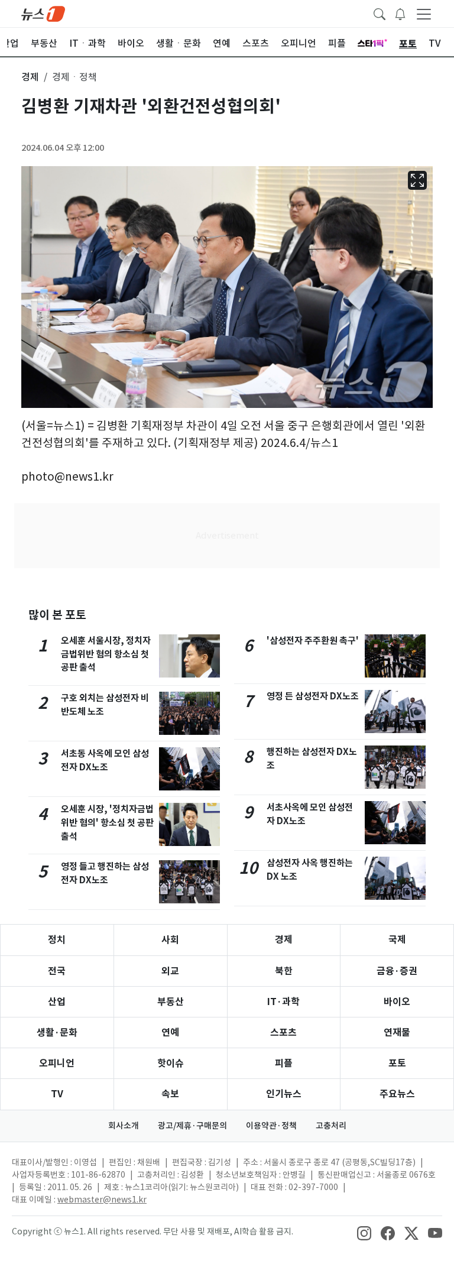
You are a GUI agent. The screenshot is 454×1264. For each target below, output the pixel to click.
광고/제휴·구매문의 (192, 1125)
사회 (170, 940)
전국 (57, 971)
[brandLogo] (43, 13)
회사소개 (123, 1125)
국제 (397, 940)
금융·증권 (397, 971)
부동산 (170, 1002)
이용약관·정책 (271, 1125)
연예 (170, 1032)
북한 (284, 971)
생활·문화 (57, 1032)
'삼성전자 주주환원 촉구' (313, 640)
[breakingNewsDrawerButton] (400, 13)
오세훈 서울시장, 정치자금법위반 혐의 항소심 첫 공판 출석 (106, 654)
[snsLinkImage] (364, 1233)
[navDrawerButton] (424, 13)
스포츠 (283, 1032)
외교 (170, 971)
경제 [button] (30, 77)
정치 (57, 940)
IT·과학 (283, 1002)
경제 (284, 940)
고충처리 (331, 1125)
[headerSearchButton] (379, 13)
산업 (57, 1002)
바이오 (397, 1002)
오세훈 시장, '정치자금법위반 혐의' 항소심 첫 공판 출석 (107, 822)
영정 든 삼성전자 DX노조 (313, 696)
